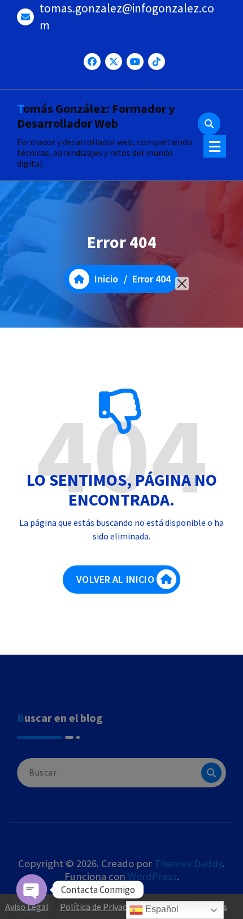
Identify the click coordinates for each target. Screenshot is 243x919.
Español (161, 909)
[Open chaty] (31, 889)
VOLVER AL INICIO (115, 579)
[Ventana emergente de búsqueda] (209, 123)
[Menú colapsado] (214, 146)
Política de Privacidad (101, 906)
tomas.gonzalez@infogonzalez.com (127, 17)
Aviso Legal (27, 906)
